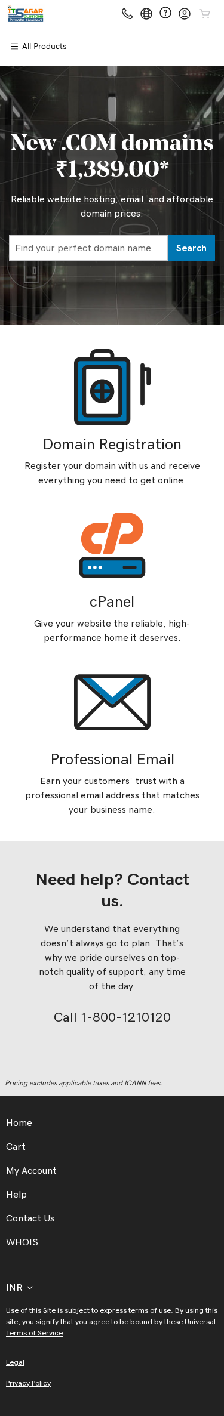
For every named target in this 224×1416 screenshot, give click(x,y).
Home (19, 1123)
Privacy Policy (28, 1383)
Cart (16, 1147)
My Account (31, 1171)
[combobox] (88, 248)
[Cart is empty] (205, 13)
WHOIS (22, 1242)
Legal (15, 1362)
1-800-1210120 (126, 1017)
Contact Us (30, 1218)
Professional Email (112, 759)
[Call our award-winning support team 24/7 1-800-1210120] (165, 13)
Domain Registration (112, 444)
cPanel (112, 602)
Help (16, 1194)
